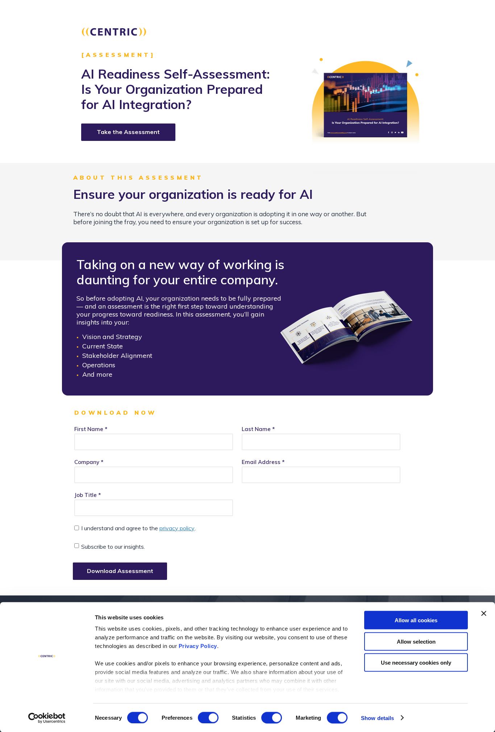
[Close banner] (483, 613)
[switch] (208, 717)
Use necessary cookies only (416, 663)
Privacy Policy (198, 646)
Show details (377, 718)
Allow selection (416, 641)
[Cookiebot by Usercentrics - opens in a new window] (47, 717)
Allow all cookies (416, 620)
